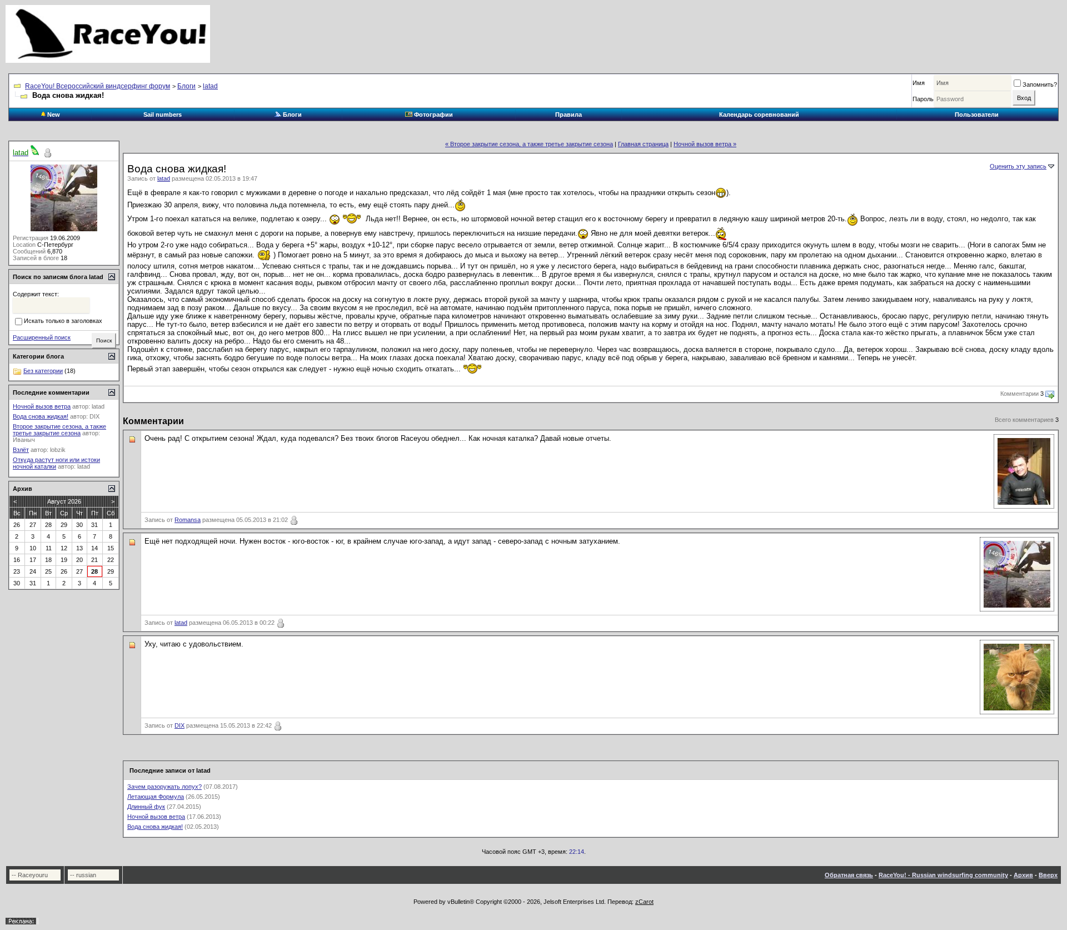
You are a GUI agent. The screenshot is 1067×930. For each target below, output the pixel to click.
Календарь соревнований (759, 114)
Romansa (187, 519)
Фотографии (432, 114)
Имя (919, 82)
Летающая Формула (155, 796)
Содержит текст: (36, 294)
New (53, 114)
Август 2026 (64, 501)
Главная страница (643, 144)
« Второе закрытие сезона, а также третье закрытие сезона (529, 144)
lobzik (58, 449)
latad (210, 86)
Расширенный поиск (42, 337)
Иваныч (24, 439)
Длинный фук (146, 806)
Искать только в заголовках (63, 321)
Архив (1023, 875)
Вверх (1048, 875)
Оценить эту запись (1018, 166)
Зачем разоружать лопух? (164, 786)
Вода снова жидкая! (155, 826)
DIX (179, 725)
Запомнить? (1040, 84)
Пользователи (977, 114)
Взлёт (21, 449)
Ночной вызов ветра (156, 816)
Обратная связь (849, 875)
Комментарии (1019, 393)
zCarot (644, 901)
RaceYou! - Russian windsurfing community (943, 875)
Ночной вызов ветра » (705, 144)
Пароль (923, 99)
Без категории (43, 370)
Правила (568, 114)
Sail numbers (162, 114)
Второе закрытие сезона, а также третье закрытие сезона (59, 429)
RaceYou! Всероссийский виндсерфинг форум (97, 86)
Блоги (186, 86)
